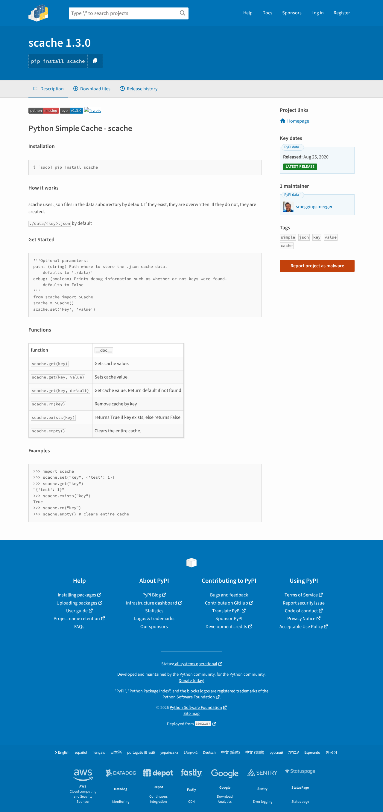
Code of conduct (301, 611)
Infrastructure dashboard (151, 603)
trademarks (246, 691)
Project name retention (77, 618)
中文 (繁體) (254, 752)
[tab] (48, 88)
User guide (77, 611)
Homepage (298, 121)
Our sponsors (154, 626)
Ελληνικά (190, 752)
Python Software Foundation (188, 697)
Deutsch (209, 752)
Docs (267, 13)
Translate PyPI (226, 611)
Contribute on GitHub (226, 603)
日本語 (116, 752)
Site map (191, 713)
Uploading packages (77, 603)
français (98, 752)
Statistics (154, 611)
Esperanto (312, 752)
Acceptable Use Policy (301, 626)
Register (342, 13)
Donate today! (191, 680)
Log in (317, 13)
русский (276, 752)
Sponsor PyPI (228, 618)
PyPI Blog (151, 595)
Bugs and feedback (229, 595)
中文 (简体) (230, 752)
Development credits (226, 626)
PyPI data (291, 147)
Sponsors (292, 13)
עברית (293, 752)
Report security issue (304, 603)
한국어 (331, 752)
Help (248, 13)
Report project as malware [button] (317, 265)
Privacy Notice (301, 618)
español (81, 752)
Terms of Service (301, 595)
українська (169, 752)
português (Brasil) (141, 752)
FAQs (79, 626)
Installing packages (77, 595)
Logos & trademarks (154, 618)
